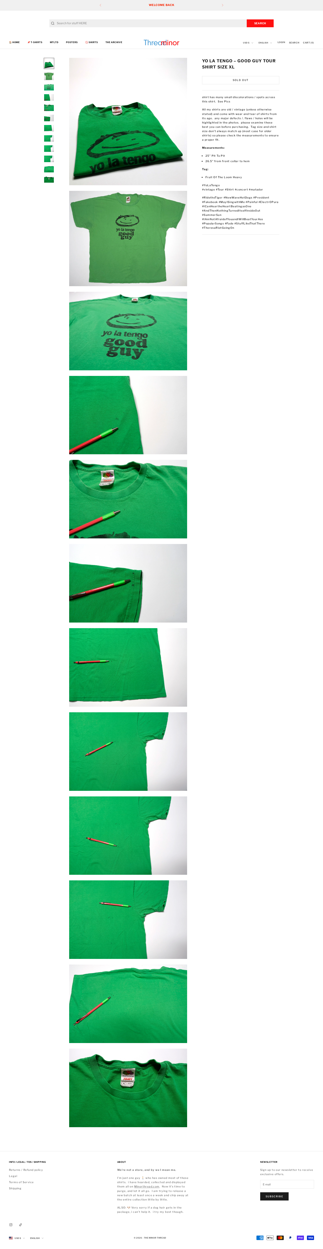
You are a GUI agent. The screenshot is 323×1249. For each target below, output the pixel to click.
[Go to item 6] (49, 118)
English (263, 43)
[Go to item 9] (49, 148)
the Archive (113, 42)
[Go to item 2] (49, 76)
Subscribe (274, 1196)
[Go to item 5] (49, 107)
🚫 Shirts (91, 42)
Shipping (15, 1188)
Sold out (241, 80)
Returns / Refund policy (26, 1169)
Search (260, 23)
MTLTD (54, 42)
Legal (13, 1176)
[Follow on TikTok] (20, 1225)
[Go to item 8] (49, 138)
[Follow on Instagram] (11, 1225)
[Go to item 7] (49, 128)
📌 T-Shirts (34, 42)
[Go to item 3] (49, 87)
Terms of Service (21, 1182)
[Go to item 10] (49, 158)
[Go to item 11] (49, 169)
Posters (72, 42)
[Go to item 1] (49, 63)
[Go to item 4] (49, 97)
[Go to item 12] (49, 179)
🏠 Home (14, 42)
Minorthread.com (146, 1186)
